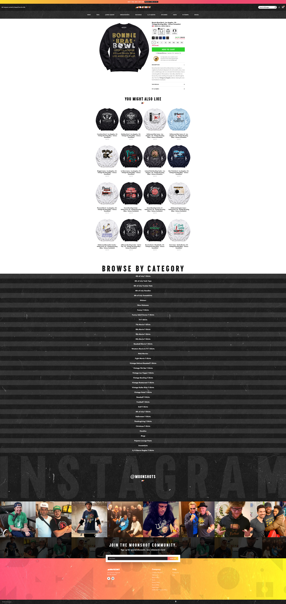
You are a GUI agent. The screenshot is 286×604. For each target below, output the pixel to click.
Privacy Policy (156, 582)
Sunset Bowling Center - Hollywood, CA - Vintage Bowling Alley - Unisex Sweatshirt (131, 210)
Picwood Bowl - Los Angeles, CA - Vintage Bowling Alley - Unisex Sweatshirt (107, 210)
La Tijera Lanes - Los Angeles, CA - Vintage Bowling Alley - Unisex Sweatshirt (131, 173)
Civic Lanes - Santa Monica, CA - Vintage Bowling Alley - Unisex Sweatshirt (178, 247)
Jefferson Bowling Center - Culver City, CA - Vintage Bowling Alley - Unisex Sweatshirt (131, 247)
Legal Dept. (155, 587)
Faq (173, 575)
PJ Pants (185, 15)
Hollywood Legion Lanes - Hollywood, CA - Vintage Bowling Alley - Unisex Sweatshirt (179, 210)
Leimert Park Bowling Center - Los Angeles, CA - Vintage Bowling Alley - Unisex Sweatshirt (155, 173)
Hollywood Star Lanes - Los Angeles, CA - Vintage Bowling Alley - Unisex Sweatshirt (155, 136)
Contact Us (175, 572)
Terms (153, 580)
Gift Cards (155, 575)
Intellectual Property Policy (159, 590)
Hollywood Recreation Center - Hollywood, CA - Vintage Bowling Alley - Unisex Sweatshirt (107, 247)
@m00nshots (143, 476)
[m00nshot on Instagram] (18, 519)
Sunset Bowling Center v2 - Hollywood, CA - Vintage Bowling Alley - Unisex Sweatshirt (155, 210)
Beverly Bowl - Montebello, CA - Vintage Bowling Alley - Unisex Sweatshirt (155, 247)
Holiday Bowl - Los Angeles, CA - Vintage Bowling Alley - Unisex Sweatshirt (131, 136)
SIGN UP (173, 558)
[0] (283, 7)
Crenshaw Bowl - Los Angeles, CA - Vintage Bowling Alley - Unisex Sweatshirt (107, 136)
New (89, 15)
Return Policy (155, 577)
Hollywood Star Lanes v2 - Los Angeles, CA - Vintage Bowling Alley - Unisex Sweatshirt (179, 136)
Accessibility (155, 585)
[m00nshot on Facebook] (108, 578)
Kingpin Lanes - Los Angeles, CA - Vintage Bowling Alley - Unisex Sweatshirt (107, 173)
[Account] (279, 8)
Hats (175, 15)
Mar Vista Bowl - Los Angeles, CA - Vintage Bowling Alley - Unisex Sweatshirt (178, 173)
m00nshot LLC (8, 602)
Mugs (196, 15)
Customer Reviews (157, 572)
